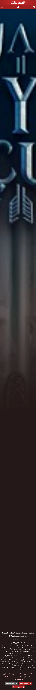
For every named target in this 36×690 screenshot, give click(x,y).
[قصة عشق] (18, 2)
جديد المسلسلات (21, 674)
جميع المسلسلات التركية (9, 674)
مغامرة (20, 677)
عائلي (25, 677)
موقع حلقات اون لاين (17, 680)
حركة (30, 677)
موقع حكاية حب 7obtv (10, 677)
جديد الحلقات (31, 674)
